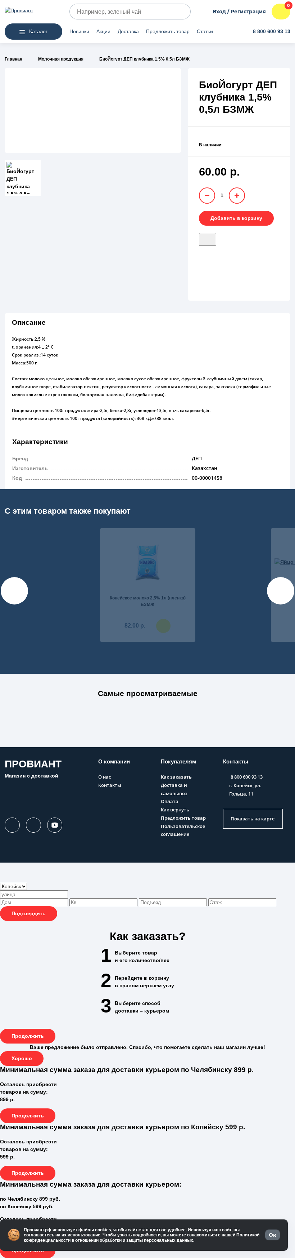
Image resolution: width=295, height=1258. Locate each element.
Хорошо (22, 1058)
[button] (147, 697)
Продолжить (28, 1036)
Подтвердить (29, 913)
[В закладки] (207, 239)
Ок (272, 1235)
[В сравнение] (220, 237)
